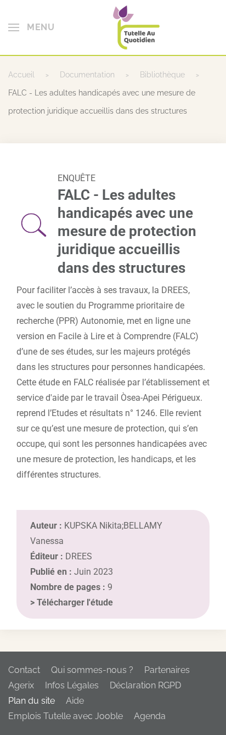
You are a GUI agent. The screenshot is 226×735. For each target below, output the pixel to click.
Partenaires (167, 670)
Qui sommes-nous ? (92, 670)
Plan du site (31, 700)
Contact (24, 670)
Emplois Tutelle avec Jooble (65, 716)
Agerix (21, 685)
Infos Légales (72, 685)
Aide (75, 700)
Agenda (150, 716)
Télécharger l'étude (75, 602)
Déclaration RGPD (145, 685)
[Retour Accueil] (136, 27)
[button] (31, 27)
